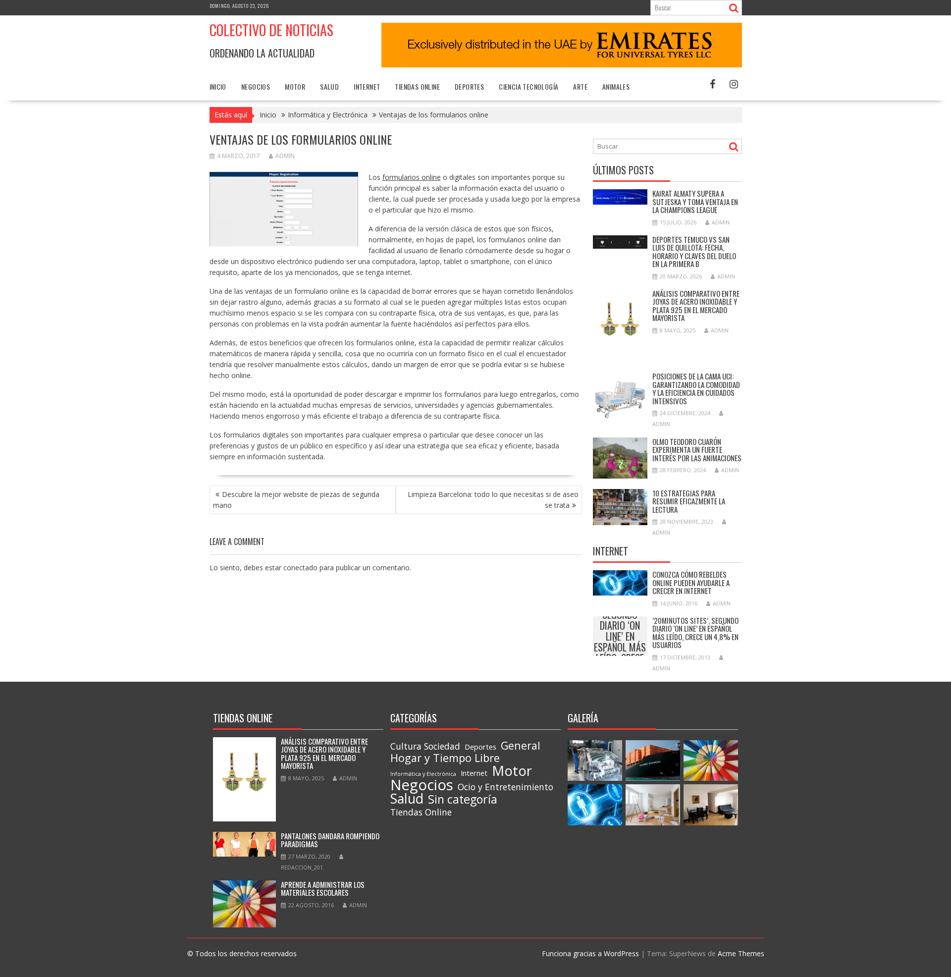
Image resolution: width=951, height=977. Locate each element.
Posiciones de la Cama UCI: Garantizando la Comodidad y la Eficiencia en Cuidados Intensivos (696, 388)
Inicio (218, 86)
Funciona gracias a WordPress (590, 953)
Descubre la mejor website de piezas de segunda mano (296, 499)
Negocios (255, 86)
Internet (367, 86)
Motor (295, 86)
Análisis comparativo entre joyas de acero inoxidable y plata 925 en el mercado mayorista (696, 306)
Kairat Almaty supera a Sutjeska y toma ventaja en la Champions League (695, 201)
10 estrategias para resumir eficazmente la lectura (688, 501)
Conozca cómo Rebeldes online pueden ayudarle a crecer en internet (691, 582)
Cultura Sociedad (425, 746)
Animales (616, 86)
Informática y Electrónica (423, 773)
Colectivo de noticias (271, 30)
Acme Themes (741, 953)
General (520, 745)
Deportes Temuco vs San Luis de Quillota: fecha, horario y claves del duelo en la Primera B (694, 252)
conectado (300, 567)
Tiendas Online (417, 86)
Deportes (469, 86)
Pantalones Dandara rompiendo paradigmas (330, 840)
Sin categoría (462, 799)
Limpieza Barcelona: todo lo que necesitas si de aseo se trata (493, 499)
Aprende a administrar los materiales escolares (323, 888)
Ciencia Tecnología (528, 86)
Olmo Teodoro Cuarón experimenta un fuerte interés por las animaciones (696, 449)
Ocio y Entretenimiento (505, 786)
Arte (580, 86)
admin (285, 156)
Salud (329, 86)
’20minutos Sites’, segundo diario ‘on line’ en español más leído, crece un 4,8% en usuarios (620, 636)
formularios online (411, 177)
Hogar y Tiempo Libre (445, 758)
